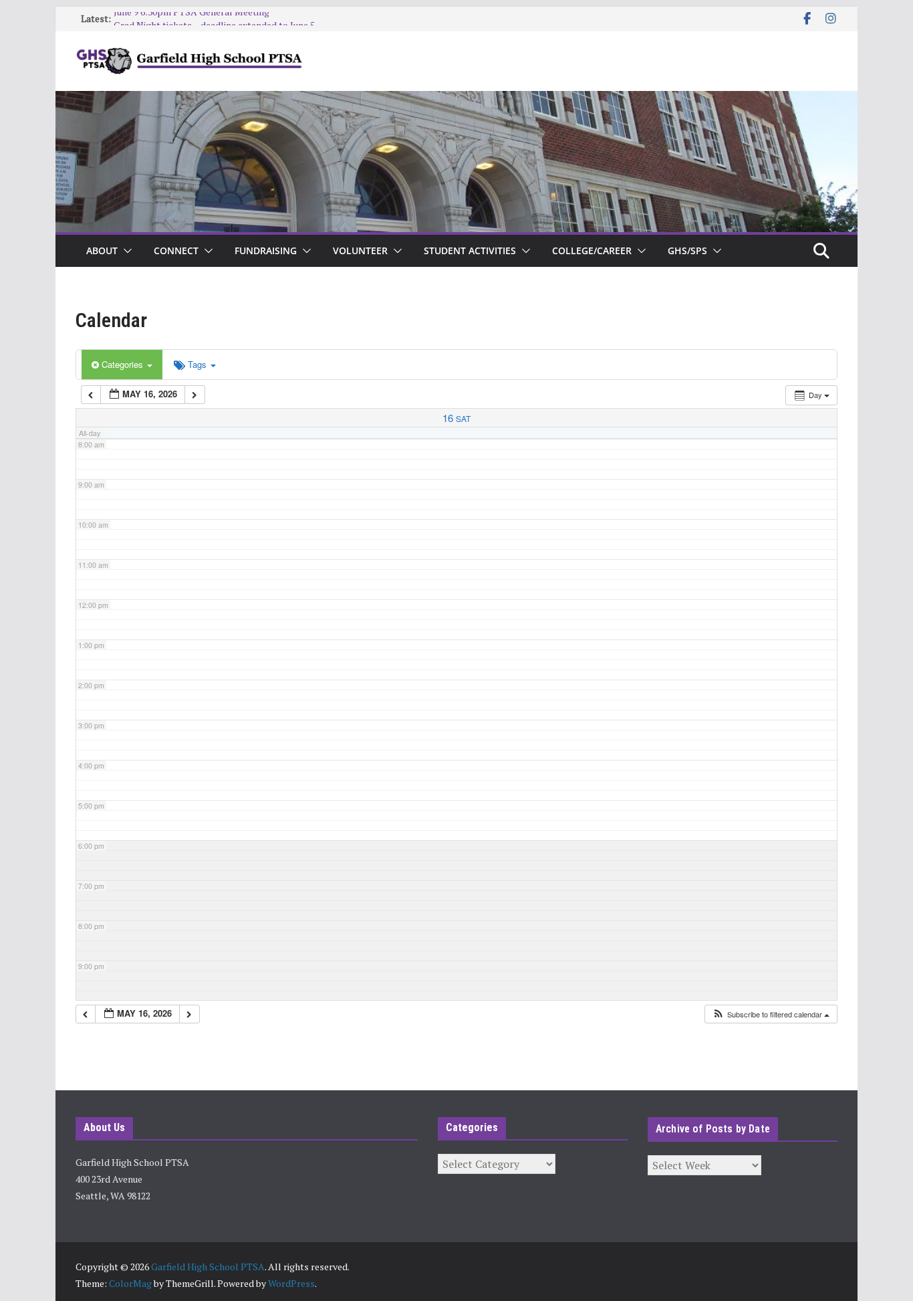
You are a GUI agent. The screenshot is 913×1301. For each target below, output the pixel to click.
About (102, 250)
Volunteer (360, 250)
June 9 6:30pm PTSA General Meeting (191, 18)
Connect (176, 250)
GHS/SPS (687, 250)
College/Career (592, 250)
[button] (125, 250)
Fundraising (266, 250)
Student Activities (470, 250)
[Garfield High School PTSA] (456, 100)
